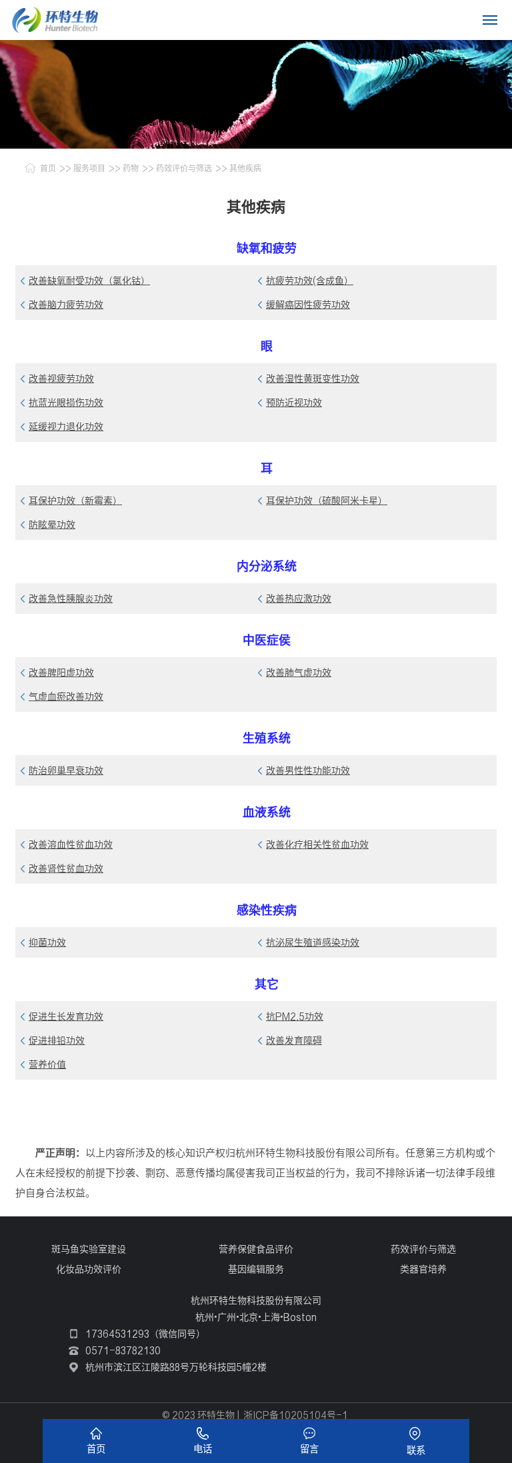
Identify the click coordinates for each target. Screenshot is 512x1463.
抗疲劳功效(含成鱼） (309, 281)
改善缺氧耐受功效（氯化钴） (89, 281)
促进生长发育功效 (66, 1016)
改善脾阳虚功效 (61, 673)
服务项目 (89, 168)
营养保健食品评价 (256, 1249)
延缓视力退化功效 (66, 427)
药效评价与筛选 (184, 168)
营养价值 (47, 1064)
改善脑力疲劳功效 (66, 305)
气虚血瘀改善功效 (66, 697)
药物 (131, 168)
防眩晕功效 (52, 525)
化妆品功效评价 (88, 1269)
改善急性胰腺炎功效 (71, 599)
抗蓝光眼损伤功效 (66, 403)
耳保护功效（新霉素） (75, 501)
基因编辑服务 (256, 1269)
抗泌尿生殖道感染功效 (312, 942)
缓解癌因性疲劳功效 (308, 305)
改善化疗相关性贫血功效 (317, 844)
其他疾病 (245, 168)
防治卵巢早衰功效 (66, 770)
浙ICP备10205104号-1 (295, 1415)
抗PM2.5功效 (294, 1016)
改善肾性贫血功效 (66, 868)
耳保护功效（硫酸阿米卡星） (326, 501)
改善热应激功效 (298, 599)
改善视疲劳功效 (61, 379)
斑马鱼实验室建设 (88, 1249)
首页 (48, 168)
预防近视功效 (294, 403)
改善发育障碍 (294, 1040)
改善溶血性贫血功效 (71, 844)
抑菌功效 (47, 942)
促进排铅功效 (57, 1040)
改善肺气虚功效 (298, 673)
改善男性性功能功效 (308, 770)
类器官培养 (423, 1269)
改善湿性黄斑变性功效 (312, 379)
